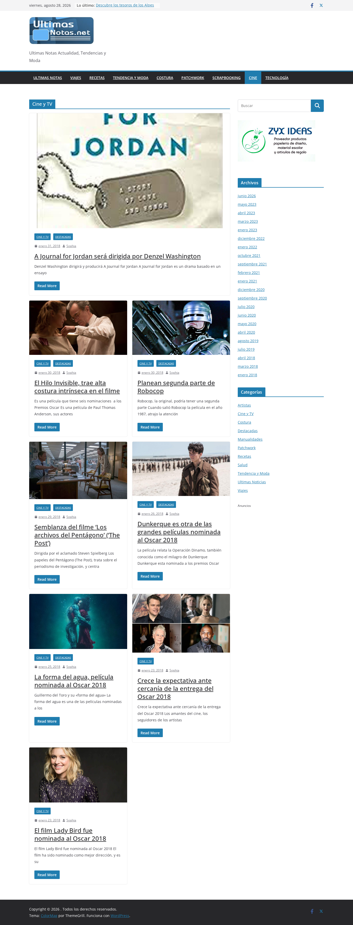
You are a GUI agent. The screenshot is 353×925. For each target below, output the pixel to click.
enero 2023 (247, 229)
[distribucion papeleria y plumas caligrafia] (276, 123)
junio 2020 (247, 315)
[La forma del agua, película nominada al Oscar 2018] (78, 621)
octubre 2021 (249, 255)
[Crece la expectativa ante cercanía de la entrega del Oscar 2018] (181, 623)
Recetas (97, 77)
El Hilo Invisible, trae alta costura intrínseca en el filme (77, 386)
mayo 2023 (247, 204)
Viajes (75, 77)
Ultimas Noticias (252, 481)
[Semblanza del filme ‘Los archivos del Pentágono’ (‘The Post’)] (78, 470)
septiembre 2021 (252, 264)
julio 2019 (246, 349)
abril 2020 (246, 332)
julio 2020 (246, 306)
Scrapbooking (226, 77)
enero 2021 (247, 281)
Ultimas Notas (47, 77)
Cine (253, 77)
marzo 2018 (248, 366)
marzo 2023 (248, 221)
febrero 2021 (249, 272)
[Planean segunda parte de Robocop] (181, 328)
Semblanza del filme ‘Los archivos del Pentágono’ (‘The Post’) (77, 535)
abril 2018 (246, 357)
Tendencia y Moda (130, 77)
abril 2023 (246, 212)
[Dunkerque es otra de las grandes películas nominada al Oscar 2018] (181, 469)
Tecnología (276, 77)
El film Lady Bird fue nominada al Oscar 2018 (70, 834)
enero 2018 (247, 374)
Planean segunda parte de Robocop (176, 386)
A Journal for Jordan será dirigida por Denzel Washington (117, 256)
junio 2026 (247, 195)
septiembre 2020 (252, 298)
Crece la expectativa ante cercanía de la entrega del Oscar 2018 (175, 688)
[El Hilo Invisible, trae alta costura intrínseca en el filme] (78, 328)
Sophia (71, 246)
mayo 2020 (247, 323)
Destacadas (63, 237)
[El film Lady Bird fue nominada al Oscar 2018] (78, 774)
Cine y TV (42, 237)
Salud (243, 464)
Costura (165, 77)
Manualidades (250, 439)
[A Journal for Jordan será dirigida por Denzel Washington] (129, 170)
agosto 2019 (248, 340)
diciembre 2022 (251, 238)
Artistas (244, 405)
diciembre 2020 (251, 289)
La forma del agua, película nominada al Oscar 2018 (73, 680)
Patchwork (192, 77)
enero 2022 (247, 246)
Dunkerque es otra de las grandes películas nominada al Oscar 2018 (179, 531)
